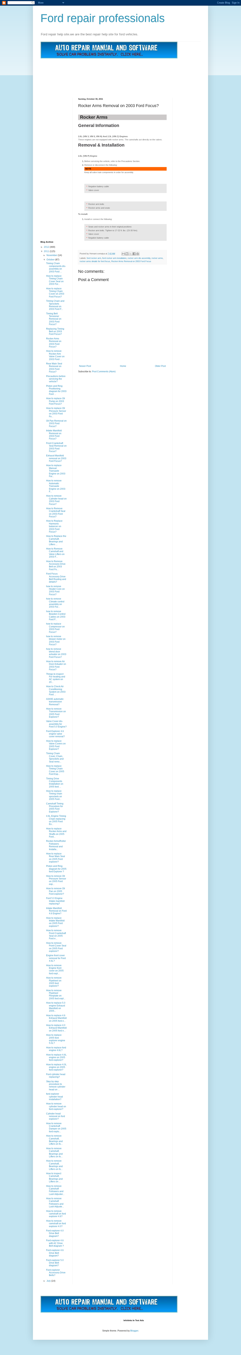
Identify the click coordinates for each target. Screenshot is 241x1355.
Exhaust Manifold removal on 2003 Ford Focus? (56, 458)
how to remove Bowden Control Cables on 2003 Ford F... (56, 615)
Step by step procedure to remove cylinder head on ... (55, 1085)
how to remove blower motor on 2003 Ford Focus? (56, 640)
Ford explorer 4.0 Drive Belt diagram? (55, 1233)
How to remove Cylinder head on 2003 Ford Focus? (56, 500)
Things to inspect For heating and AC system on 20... (55, 678)
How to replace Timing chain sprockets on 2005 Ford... (54, 795)
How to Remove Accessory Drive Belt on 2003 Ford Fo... (56, 565)
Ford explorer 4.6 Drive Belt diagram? (55, 1253)
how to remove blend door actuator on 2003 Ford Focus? (56, 653)
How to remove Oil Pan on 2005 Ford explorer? (55, 891)
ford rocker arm (94, 258)
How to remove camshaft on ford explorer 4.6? (56, 1214)
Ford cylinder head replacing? (55, 1075)
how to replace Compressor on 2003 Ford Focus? (55, 627)
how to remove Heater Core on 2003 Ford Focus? (55, 590)
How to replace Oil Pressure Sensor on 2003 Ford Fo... (56, 412)
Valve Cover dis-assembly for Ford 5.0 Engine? (56, 724)
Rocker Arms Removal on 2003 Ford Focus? (53, 342)
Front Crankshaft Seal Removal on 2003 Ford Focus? (56, 447)
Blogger (134, 1330)
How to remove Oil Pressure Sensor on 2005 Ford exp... (56, 880)
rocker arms (157, 258)
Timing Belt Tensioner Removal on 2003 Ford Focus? (53, 319)
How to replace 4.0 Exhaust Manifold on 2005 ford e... (56, 1028)
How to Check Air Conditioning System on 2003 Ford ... (56, 690)
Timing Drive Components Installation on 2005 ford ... (54, 782)
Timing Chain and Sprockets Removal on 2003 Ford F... (55, 305)
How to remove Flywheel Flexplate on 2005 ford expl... (55, 994)
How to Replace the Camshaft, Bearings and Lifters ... (56, 540)
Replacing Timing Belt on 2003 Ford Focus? (55, 332)
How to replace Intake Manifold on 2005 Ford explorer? (55, 922)
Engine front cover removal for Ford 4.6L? (56, 958)
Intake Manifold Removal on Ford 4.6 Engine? (56, 911)
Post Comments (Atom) (104, 371)
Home (123, 366)
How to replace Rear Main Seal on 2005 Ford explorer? (55, 857)
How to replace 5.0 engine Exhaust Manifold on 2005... (55, 1007)
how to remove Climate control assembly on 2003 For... (55, 602)
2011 (47, 251)
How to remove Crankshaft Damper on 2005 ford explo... (56, 1127)
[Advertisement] (109, 73)
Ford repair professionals (102, 18)
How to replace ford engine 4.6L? (56, 1049)
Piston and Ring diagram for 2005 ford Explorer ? (56, 869)
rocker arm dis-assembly (139, 258)
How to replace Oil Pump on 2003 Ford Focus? (55, 401)
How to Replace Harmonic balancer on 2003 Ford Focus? (54, 526)
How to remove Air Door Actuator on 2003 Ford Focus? (56, 665)
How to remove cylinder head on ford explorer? (56, 1106)
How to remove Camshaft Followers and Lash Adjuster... (55, 1190)
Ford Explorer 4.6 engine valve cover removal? (55, 734)
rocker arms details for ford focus (95, 261)
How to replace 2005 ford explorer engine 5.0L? (55, 1039)
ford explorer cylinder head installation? (54, 1097)
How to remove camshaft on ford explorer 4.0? (56, 1224)
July (49, 1281)
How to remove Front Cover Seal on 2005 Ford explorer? (56, 947)
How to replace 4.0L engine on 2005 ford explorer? (56, 1067)
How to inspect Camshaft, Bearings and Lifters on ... (54, 1177)
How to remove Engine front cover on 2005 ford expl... (55, 969)
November (52, 255)
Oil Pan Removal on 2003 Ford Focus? (56, 423)
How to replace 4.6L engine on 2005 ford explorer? (56, 1057)
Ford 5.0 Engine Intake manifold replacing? (55, 901)
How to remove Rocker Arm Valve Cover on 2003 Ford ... (55, 355)
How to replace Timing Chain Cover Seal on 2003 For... (55, 280)
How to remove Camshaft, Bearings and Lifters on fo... (54, 1140)
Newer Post (85, 366)
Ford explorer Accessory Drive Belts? (56, 1273)
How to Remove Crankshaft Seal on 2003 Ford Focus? (55, 512)
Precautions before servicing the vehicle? (56, 379)
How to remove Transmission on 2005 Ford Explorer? (56, 713)
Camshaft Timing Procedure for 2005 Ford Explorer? (54, 807)
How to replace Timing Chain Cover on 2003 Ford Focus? (55, 292)
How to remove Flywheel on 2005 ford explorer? (54, 982)
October (51, 259)
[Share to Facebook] (134, 254)
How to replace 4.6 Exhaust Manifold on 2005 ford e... (56, 1018)
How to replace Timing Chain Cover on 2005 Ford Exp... (55, 770)
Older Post (160, 366)
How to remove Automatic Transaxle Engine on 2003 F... (55, 486)
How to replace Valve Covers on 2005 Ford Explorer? (56, 745)
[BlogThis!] (127, 254)
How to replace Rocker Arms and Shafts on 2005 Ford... (56, 832)
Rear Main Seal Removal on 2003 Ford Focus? (54, 367)
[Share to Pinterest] (138, 254)
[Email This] (123, 254)
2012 (47, 247)
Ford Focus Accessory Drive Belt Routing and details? (56, 577)
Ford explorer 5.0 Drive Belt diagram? (55, 1263)
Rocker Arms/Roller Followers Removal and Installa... (56, 845)
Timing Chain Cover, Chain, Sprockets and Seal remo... (55, 757)
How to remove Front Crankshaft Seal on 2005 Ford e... (56, 934)
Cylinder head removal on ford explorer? (55, 1116)
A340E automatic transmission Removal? (55, 702)
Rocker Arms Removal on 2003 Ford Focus (131, 261)
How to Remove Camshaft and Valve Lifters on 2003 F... (55, 552)
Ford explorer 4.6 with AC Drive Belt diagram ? (55, 1243)
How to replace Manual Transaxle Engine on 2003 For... (55, 471)
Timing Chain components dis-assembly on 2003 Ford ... (56, 267)
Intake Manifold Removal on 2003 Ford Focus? (54, 434)
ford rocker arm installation (114, 258)
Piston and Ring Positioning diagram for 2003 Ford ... (56, 390)
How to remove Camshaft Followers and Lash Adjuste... (55, 1202)
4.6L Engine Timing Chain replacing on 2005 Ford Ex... (56, 820)
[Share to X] (130, 254)
